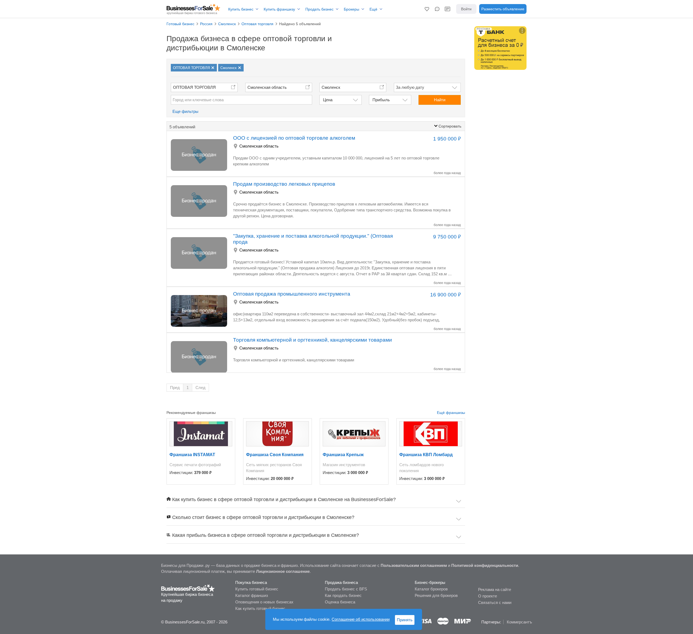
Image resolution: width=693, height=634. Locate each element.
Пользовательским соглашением (414, 565)
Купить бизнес (240, 9)
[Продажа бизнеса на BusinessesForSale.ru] (188, 588)
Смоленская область (267, 87)
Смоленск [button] (331, 87)
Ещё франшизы (451, 412)
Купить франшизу (279, 9)
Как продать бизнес (343, 595)
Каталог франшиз (251, 595)
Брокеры (351, 9)
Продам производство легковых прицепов (284, 184)
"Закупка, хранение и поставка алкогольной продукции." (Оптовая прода (313, 239)
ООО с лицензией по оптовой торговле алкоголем (294, 138)
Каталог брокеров (431, 589)
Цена (327, 99)
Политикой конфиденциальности (484, 565)
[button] (427, 9)
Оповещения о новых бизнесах (264, 602)
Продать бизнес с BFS (346, 589)
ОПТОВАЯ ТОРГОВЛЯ (194, 87)
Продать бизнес (319, 9)
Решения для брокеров (436, 595)
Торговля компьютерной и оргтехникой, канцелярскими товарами (312, 340)
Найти (439, 99)
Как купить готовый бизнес (260, 608)
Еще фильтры (185, 111)
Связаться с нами (494, 602)
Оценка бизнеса (340, 602)
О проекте (487, 596)
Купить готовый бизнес (256, 589)
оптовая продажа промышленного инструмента (291, 294)
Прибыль (381, 99)
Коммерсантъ (519, 622)
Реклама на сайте (494, 589)
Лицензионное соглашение (283, 571)
